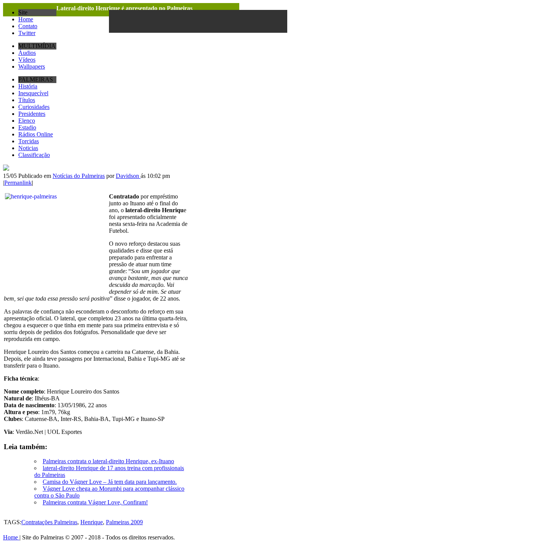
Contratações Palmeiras (49, 522)
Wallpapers (31, 66)
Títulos (26, 100)
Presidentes (31, 113)
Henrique (91, 522)
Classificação (34, 155)
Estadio (27, 127)
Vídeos (26, 59)
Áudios (27, 53)
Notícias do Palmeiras (79, 176)
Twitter (26, 33)
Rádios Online (35, 134)
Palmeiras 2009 (124, 522)
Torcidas (28, 141)
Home (25, 19)
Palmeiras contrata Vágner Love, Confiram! (95, 502)
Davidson (128, 176)
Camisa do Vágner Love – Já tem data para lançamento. (110, 481)
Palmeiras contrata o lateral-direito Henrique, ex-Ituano (108, 461)
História (27, 86)
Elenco (26, 120)
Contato (27, 26)
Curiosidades (34, 107)
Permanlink (18, 182)
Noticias (28, 148)
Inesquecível (33, 93)
